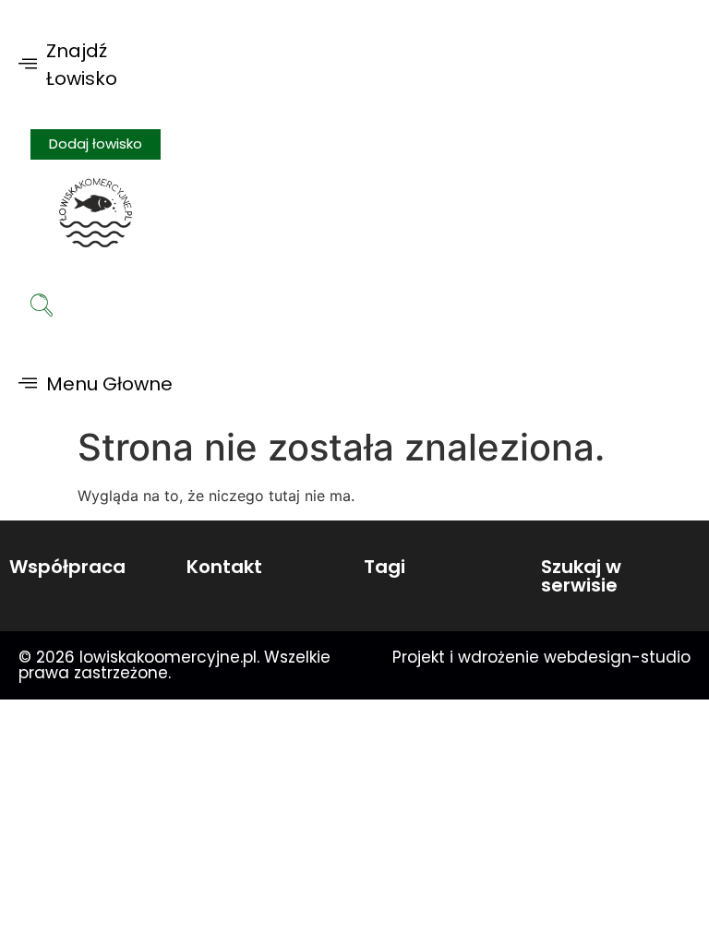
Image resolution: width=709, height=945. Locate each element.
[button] (95, 64)
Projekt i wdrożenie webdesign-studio (541, 657)
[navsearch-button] (41, 307)
